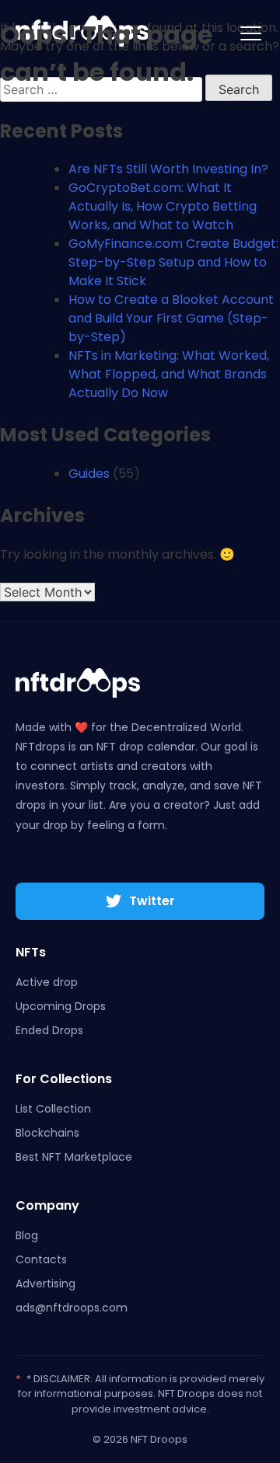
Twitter (152, 901)
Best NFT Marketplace (74, 1157)
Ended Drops (49, 1030)
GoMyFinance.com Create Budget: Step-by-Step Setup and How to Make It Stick (173, 262)
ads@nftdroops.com (72, 1307)
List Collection (53, 1108)
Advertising (45, 1283)
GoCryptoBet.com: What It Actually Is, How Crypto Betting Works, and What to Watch (162, 206)
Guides (89, 473)
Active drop (47, 982)
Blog (27, 1235)
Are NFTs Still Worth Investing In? (168, 169)
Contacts (41, 1259)
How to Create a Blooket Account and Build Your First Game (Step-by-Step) (171, 318)
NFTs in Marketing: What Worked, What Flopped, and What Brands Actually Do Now (168, 374)
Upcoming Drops (61, 1006)
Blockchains (47, 1133)
